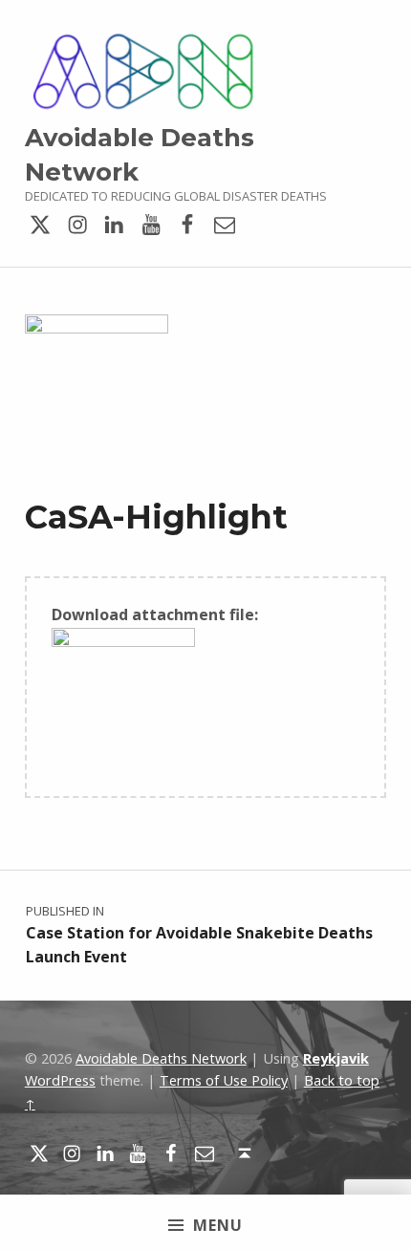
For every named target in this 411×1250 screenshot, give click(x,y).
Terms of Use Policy (224, 1080)
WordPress (60, 1080)
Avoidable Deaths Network (161, 1058)
